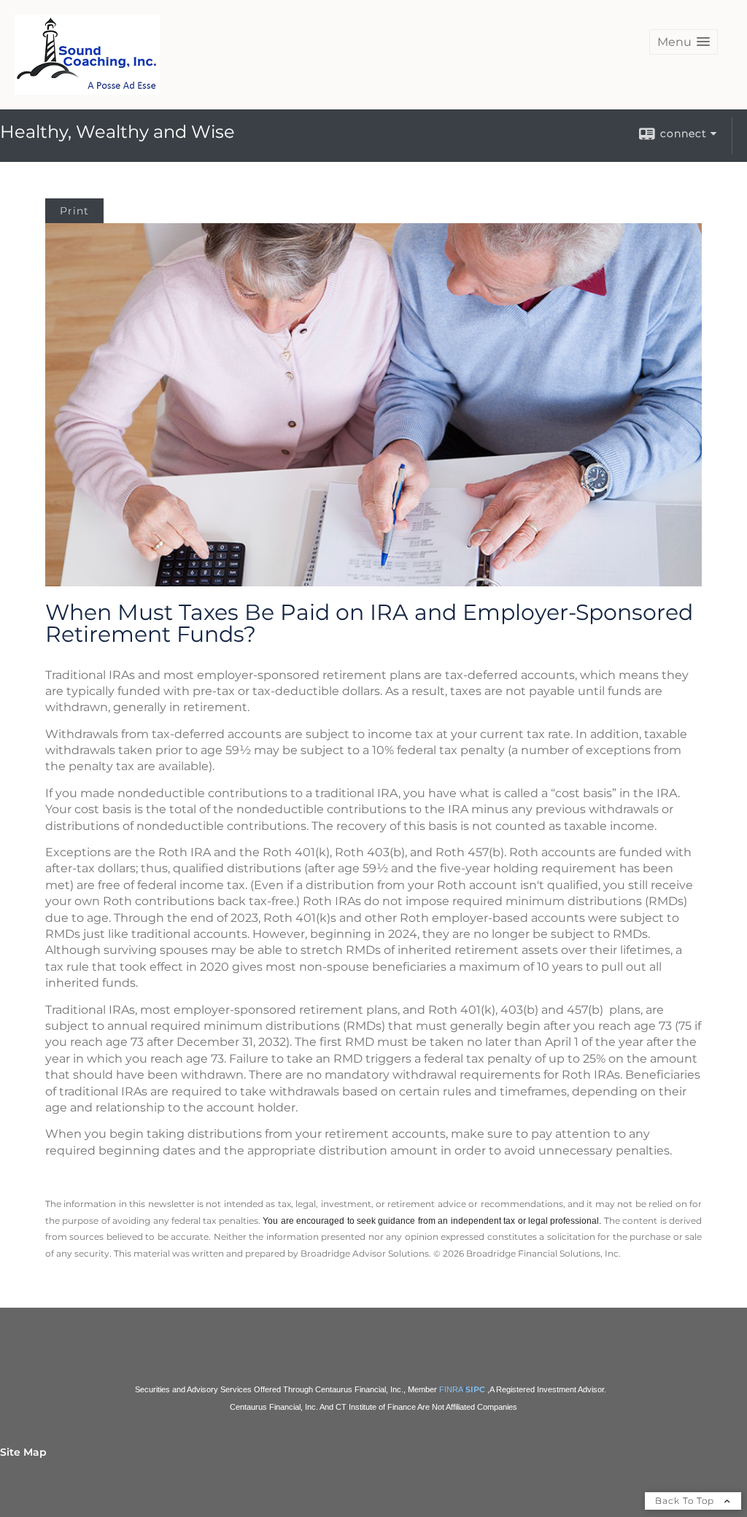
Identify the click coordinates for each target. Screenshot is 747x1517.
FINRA (451, 1389)
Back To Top (686, 1500)
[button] (683, 42)
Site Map (23, 1452)
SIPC (475, 1389)
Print (74, 210)
